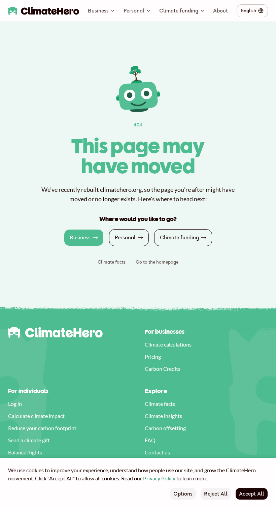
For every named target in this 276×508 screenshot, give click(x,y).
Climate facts (112, 262)
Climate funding (178, 10)
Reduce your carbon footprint (42, 428)
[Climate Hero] (43, 11)
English (248, 10)
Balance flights (25, 452)
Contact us (157, 452)
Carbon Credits (162, 368)
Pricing (153, 356)
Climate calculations (168, 344)
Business (98, 10)
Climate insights (163, 416)
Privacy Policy (159, 478)
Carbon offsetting (165, 428)
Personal (134, 10)
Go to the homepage (157, 262)
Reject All (216, 493)
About (220, 10)
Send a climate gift (29, 440)
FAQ (150, 440)
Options (183, 493)
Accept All (251, 493)
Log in (15, 403)
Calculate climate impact (36, 416)
